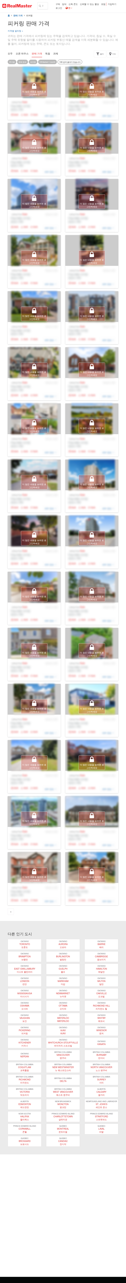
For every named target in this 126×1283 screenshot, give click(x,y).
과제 (55, 53)
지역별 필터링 (15, 30)
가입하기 (112, 4)
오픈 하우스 (22, 53)
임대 (64, 4)
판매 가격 (18, 15)
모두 (10, 53)
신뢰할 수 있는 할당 (89, 4)
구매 (58, 4)
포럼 (103, 4)
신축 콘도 (73, 4)
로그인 (59, 8)
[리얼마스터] (17, 6)
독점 (47, 53)
